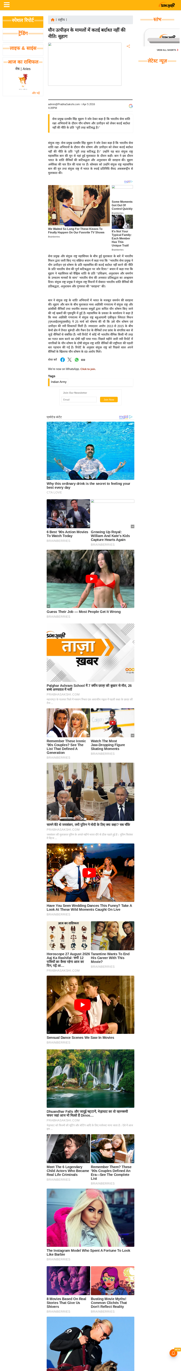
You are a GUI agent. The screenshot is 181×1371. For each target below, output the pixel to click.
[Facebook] (128, 57)
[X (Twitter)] (128, 64)
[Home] (52, 19)
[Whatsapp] (77, 361)
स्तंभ (157, 19)
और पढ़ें (36, 93)
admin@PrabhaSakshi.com (64, 104)
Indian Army (59, 382)
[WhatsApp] (128, 72)
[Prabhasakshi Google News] (131, 106)
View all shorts (167, 50)
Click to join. (88, 369)
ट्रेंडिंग (23, 33)
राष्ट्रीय (61, 20)
